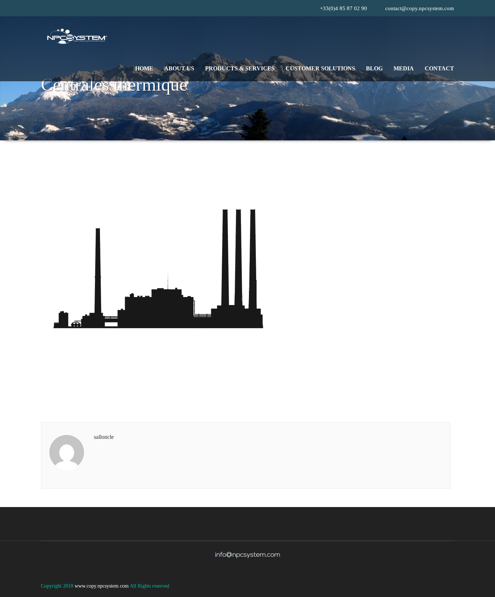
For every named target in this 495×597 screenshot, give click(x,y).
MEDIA (404, 68)
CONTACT (439, 68)
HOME (144, 68)
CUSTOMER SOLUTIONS (320, 68)
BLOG (374, 68)
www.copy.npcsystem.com (102, 586)
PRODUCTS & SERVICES (240, 68)
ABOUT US (179, 68)
